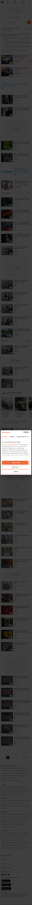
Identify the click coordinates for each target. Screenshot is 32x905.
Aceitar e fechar (16, 462)
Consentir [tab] (4, 436)
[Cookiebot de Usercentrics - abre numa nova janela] (23, 432)
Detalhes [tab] (12, 436)
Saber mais (15, 467)
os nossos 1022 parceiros (12, 444)
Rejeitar (16, 471)
